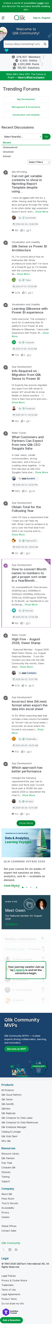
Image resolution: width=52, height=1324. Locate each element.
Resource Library (10, 1153)
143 (16, 553)
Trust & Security (9, 1203)
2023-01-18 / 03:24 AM (26, 349)
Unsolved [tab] (8, 151)
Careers (5, 1217)
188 (16, 230)
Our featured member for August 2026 (23, 917)
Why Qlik (6, 1140)
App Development (26, 99)
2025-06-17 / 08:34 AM (26, 415)
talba (28, 280)
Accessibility (7, 1207)
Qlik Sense (7, 1099)
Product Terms (9, 1298)
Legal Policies (8, 1275)
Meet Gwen (15, 910)
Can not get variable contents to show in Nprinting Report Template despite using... (27, 183)
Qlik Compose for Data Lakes (16, 1117)
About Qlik (6, 1194)
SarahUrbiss (33, 478)
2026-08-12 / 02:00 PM (26, 485)
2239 (17, 292)
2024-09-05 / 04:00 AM (26, 745)
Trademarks (7, 1285)
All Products (7, 1090)
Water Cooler (19, 432)
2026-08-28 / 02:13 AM (26, 807)
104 (16, 814)
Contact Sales (8, 1230)
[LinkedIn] (10, 1250)
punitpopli (30, 408)
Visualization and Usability (26, 115)
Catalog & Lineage (11, 1131)
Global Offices (8, 1226)
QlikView (5, 1108)
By (27, 218)
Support (5, 1181)
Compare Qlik (8, 1167)
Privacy (5, 1212)
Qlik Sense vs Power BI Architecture (29, 248)
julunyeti (29, 342)
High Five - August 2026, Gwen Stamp (26, 641)
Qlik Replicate (8, 1113)
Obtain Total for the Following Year (26, 509)
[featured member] (41, 904)
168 (16, 623)
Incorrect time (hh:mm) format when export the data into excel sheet (30, 705)
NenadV (29, 610)
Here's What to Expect (31, 77)
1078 (17, 685)
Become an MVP (16, 1048)
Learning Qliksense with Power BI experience (30, 310)
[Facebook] (16, 1250)
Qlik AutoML (7, 1104)
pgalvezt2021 (31, 540)
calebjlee (31, 673)
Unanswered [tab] (10, 147)
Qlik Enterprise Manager (13, 1127)
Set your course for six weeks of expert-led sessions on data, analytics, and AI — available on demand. (24, 874)
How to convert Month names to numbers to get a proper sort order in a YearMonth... (29, 574)
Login (40, 3)
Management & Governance (26, 107)
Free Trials (6, 1162)
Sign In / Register (42, 18)
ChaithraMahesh (33, 739)
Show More (41, 211)
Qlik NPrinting (19, 171)
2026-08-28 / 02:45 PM (26, 224)
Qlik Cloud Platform (11, 1094)
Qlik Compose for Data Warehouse (19, 1122)
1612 (17, 751)
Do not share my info (12, 1303)
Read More (11, 924)
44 (33, 491)
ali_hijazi (29, 801)
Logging (19, 970)
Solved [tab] (7, 156)
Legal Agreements (10, 1294)
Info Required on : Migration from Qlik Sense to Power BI (26, 374)
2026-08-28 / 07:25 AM (26, 617)
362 (17, 421)
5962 (17, 491)
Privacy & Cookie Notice (14, 1280)
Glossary (6, 1172)
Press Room (7, 1198)
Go (46, 136)
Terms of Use (8, 1289)
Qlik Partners (8, 1158)
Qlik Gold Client (9, 1136)
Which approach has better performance (27, 769)
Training (5, 1176)
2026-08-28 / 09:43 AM (26, 547)
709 (17, 355)
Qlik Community (10, 1243)
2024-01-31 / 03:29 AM (26, 286)
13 (33, 685)
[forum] (5, 172)
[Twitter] (3, 1250)
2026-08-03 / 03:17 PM (26, 679)
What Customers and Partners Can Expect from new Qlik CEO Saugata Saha (28, 442)
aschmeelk (30, 218)
